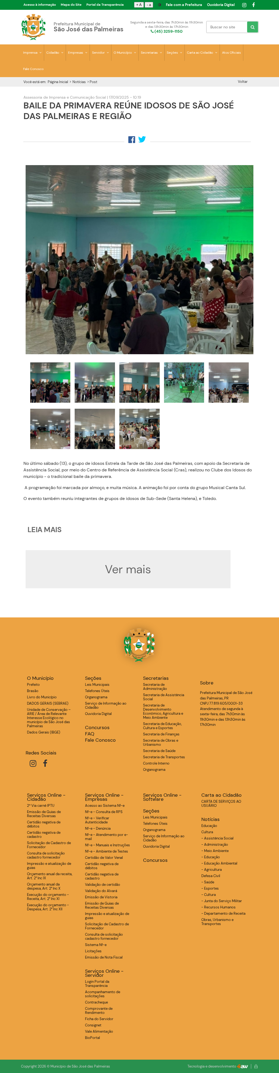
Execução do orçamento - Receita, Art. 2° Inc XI (48, 897)
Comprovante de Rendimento (99, 1011)
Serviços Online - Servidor (104, 973)
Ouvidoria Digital (221, 4)
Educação (209, 826)
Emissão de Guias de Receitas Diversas (44, 814)
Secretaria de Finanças (161, 734)
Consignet (93, 1025)
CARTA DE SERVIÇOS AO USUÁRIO (221, 803)
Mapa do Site (71, 4)
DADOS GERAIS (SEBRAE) (47, 703)
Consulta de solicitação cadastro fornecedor (46, 855)
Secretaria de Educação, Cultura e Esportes (162, 726)
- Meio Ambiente (215, 851)
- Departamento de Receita (223, 913)
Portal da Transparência (105, 4)
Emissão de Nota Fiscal (104, 957)
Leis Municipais (97, 685)
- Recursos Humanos (218, 907)
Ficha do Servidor (99, 1019)
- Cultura (208, 895)
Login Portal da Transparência (97, 984)
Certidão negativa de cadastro (43, 834)
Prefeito (33, 685)
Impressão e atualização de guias (49, 866)
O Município (123, 52)
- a (149, 5)
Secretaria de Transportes (164, 757)
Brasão (32, 691)
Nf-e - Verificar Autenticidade (97, 820)
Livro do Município (42, 697)
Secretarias (150, 52)
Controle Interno (156, 763)
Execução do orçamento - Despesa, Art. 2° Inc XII (48, 907)
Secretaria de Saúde (159, 751)
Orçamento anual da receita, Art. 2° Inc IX (49, 876)
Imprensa (30, 52)
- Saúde (207, 882)
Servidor (98, 52)
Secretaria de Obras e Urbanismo (160, 742)
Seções (173, 52)
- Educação (210, 857)
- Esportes (210, 888)
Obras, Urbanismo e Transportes (217, 922)
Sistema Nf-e (96, 945)
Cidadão (53, 52)
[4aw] (242, 1066)
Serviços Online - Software (162, 797)
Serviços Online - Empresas (104, 797)
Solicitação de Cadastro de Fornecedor (49, 845)
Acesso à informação (39, 4)
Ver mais (128, 569)
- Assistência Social (217, 838)
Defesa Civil (210, 876)
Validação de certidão (102, 885)
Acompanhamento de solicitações (102, 994)
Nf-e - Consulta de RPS (104, 812)
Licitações (93, 951)
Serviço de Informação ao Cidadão (105, 705)
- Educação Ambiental (219, 863)
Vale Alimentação (99, 1031)
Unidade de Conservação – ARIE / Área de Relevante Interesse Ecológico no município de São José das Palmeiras (49, 718)
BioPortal (92, 1038)
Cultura (207, 832)
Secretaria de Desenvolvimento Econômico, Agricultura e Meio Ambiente (163, 711)
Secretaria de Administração (155, 687)
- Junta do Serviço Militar (221, 901)
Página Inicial (58, 82)
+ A (139, 5)
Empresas (76, 52)
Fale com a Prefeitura (184, 4)
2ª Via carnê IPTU (40, 806)
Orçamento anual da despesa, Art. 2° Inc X (43, 886)
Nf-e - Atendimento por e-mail (106, 837)
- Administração (214, 844)
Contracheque (96, 1002)
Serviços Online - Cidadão (46, 797)
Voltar (243, 81)
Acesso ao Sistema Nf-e (105, 806)
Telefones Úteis (97, 691)
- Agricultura (211, 870)
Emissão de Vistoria (101, 897)
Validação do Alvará (101, 891)
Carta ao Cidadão (200, 52)
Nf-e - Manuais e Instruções (107, 845)
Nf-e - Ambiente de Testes (106, 851)
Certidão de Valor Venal (104, 858)
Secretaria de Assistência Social (163, 697)
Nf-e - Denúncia (98, 828)
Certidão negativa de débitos (43, 824)
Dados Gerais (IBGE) (43, 732)
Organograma (96, 697)
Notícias (79, 82)
